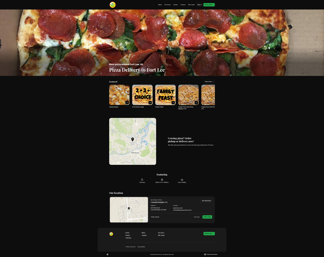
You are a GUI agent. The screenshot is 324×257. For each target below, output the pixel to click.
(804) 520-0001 (178, 208)
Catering (128, 238)
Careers (183, 5)
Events (175, 5)
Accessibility (141, 247)
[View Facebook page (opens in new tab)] (107, 254)
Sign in (199, 5)
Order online (207, 217)
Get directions (206, 201)
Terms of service (130, 247)
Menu (160, 5)
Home (127, 233)
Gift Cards (191, 5)
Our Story (167, 5)
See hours (197, 217)
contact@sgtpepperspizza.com (182, 210)
